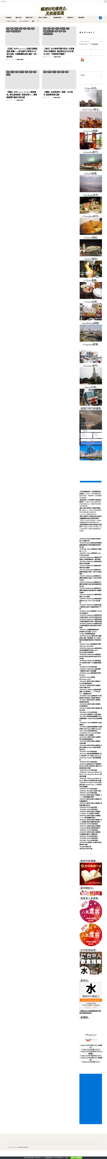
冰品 (49, 28)
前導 (33, 21)
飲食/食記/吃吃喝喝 (16, 31)
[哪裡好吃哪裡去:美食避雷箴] (53, 12)
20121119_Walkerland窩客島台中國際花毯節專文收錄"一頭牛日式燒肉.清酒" (90, 572)
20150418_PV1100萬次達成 (88, 770)
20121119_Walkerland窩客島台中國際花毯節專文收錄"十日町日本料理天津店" (90, 578)
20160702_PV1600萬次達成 (89, 824)
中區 (45, 28)
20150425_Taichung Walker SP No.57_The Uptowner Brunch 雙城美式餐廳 (90, 774)
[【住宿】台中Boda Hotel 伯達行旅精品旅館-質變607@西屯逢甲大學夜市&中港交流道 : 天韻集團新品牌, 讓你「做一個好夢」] (22, 36)
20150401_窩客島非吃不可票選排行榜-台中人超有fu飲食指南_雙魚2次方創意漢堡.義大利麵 (90, 766)
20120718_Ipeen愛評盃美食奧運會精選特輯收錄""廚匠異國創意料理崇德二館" (90, 545)
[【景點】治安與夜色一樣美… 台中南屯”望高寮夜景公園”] (59, 79)
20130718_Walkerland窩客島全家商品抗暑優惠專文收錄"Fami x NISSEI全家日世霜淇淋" (90, 650)
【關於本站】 (18, 17)
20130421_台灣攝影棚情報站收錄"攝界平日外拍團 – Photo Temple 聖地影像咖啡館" (89, 632)
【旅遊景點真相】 (57, 17)
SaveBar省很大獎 (85, 846)
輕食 (64, 31)
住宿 (8, 28)
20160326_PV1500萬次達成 (89, 809)
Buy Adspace (24, 21)
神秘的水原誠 (20, 59)
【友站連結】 (8, 17)
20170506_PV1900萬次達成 (89, 838)
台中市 (16, 28)
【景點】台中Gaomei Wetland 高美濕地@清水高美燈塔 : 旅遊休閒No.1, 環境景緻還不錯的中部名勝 (21, 95)
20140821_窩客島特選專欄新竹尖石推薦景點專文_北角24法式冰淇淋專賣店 (90, 718)
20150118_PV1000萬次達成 (88, 762)
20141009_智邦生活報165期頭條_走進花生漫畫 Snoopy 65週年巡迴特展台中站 (90, 747)
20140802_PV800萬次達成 (88, 712)
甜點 (60, 31)
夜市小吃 (63, 28)
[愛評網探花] (91, 894)
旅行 (21, 28)
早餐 (29, 28)
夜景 (17, 71)
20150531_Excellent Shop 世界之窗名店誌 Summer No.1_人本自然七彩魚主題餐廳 (90, 784)
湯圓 (56, 31)
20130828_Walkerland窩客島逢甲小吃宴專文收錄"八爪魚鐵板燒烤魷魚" (90, 663)
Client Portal (11, 21)
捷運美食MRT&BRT (48, 31)
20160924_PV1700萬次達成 (89, 830)
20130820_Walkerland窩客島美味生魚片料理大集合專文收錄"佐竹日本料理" (90, 656)
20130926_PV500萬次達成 (88, 667)
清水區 (8, 74)
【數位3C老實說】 (43, 17)
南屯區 (49, 71)
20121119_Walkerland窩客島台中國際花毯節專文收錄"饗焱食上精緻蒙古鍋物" (90, 590)
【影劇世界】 (70, 17)
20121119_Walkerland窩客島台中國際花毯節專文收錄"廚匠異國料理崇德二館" (90, 584)
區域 (12, 28)
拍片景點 (22, 71)
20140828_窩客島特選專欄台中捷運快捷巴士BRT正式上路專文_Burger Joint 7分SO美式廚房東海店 (90, 729)
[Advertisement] (92, 1099)
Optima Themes (23, 1147)
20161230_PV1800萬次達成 (88, 836)
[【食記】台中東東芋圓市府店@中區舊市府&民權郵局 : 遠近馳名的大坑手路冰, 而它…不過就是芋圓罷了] (59, 36)
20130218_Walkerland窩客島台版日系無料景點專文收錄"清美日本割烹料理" (90, 625)
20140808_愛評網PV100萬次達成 (90, 714)
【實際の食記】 (29, 17)
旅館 (25, 28)
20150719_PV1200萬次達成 (88, 789)
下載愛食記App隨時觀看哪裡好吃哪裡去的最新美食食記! (90, 1012)
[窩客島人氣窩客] (91, 921)
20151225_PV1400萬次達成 (88, 807)
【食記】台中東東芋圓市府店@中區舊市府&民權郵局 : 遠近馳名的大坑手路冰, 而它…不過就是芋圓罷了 (58, 51)
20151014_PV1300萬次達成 (88, 793)
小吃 (68, 28)
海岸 (35, 71)
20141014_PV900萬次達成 (88, 751)
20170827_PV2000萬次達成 (89, 840)
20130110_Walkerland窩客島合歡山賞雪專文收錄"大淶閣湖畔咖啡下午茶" (90, 607)
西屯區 (8, 31)
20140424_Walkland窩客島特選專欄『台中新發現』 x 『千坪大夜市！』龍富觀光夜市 (90, 692)
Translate (94, 44)
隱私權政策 (81, 17)
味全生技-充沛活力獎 (86, 848)
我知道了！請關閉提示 (76, 1157)
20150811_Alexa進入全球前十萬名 (90, 791)
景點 (33, 28)
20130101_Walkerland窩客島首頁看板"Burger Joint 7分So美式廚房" (90, 601)
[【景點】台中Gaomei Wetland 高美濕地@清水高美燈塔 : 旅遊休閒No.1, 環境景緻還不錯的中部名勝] (22, 79)
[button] (37, 21)
